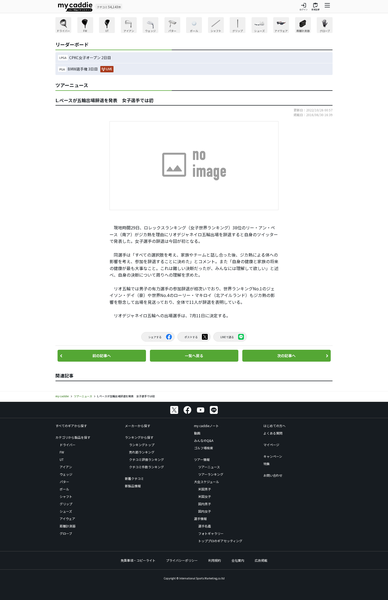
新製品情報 (133, 486)
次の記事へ (286, 355)
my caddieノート (206, 425)
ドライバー (67, 444)
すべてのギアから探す (71, 425)
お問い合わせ (272, 475)
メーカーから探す (137, 425)
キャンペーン (272, 456)
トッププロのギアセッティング (220, 540)
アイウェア (67, 518)
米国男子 (204, 489)
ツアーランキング (210, 474)
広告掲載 (261, 560)
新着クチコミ (134, 478)
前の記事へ (101, 355)
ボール (64, 489)
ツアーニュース (209, 467)
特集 (266, 463)
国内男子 (204, 504)
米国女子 (204, 496)
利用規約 (214, 560)
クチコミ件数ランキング (146, 467)
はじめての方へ (274, 425)
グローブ (66, 533)
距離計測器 (67, 526)
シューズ (66, 511)
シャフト (66, 496)
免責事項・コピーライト (138, 560)
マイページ (271, 444)
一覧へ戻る (194, 355)
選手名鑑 (204, 526)
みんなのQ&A (203, 440)
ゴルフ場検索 (203, 448)
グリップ (66, 504)
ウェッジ (66, 474)
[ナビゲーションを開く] (327, 6)
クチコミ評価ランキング (146, 459)
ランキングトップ (141, 444)
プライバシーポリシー (182, 560)
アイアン (66, 467)
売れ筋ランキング (141, 452)
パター (64, 481)
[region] (194, 25)
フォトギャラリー (211, 533)
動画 (197, 433)
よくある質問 (272, 433)
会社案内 (237, 560)
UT (62, 459)
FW (62, 452)
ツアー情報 (202, 459)
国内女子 (204, 511)
